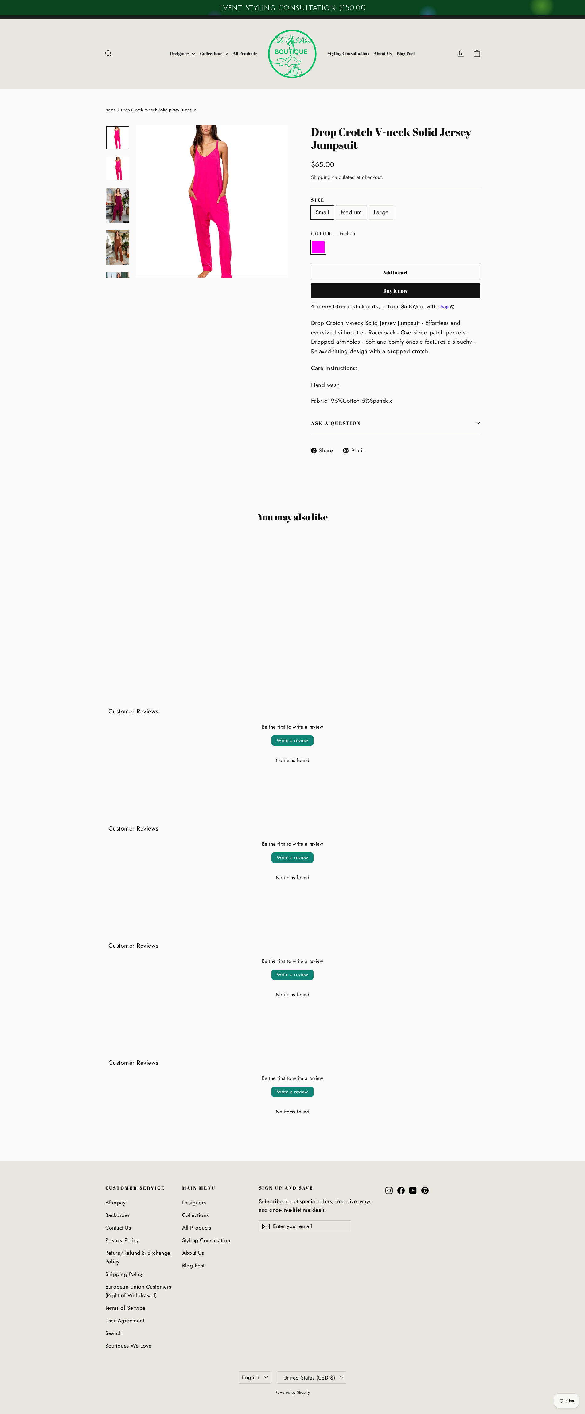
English (250, 1377)
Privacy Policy (122, 1240)
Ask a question (336, 423)
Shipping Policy (124, 1274)
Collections (211, 53)
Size (318, 200)
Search (113, 1333)
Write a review (292, 740)
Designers (180, 53)
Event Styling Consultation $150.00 (292, 8)
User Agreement (124, 1321)
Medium (351, 212)
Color (333, 233)
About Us (383, 53)
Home (110, 110)
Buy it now (395, 290)
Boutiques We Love (128, 1346)
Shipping (321, 177)
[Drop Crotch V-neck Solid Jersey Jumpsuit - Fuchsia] (109, 645)
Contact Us (118, 1228)
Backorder (117, 1215)
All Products (245, 53)
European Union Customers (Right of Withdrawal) (138, 1291)
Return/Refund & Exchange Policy (137, 1257)
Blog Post (406, 53)
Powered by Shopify (292, 1392)
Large (381, 212)
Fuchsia (318, 247)
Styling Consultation (348, 53)
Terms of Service (125, 1308)
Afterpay (115, 1203)
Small (322, 212)
